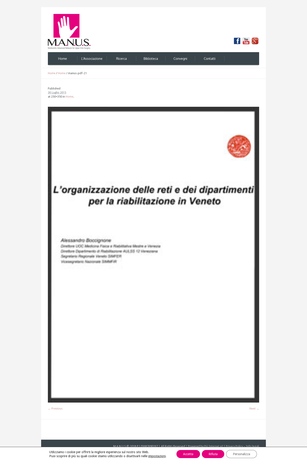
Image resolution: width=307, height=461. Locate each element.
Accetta (188, 454)
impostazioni (157, 456)
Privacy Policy (234, 446)
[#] (255, 41)
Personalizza (241, 454)
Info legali (252, 446)
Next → (254, 408)
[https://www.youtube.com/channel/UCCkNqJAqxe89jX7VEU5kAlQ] (246, 41)
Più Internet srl (213, 446)
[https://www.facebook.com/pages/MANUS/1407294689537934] (237, 41)
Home (52, 73)
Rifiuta (213, 454)
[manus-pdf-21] (153, 255)
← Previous (55, 408)
